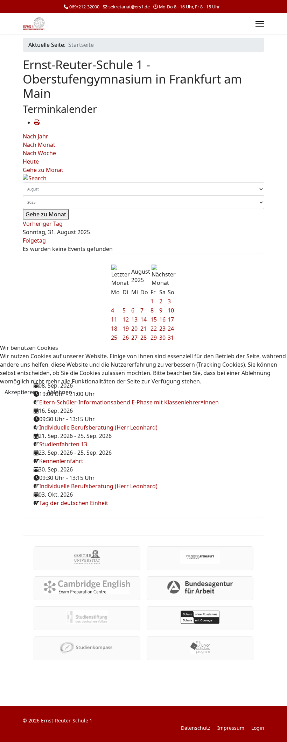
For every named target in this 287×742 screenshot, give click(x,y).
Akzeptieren (20, 392)
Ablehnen (59, 392)
